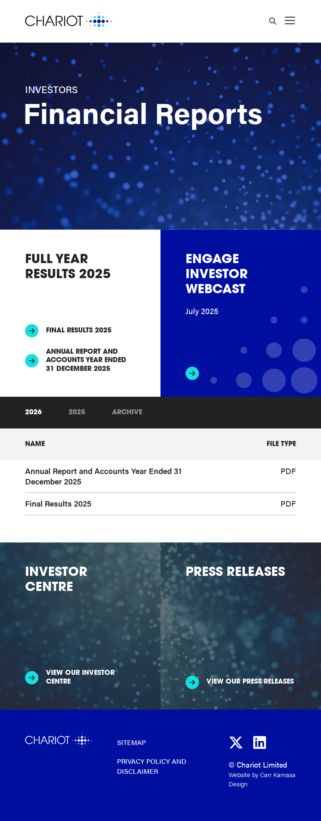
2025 (77, 412)
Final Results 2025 (79, 330)
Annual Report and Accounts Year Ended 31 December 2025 (86, 361)
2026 (33, 412)
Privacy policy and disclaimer (151, 766)
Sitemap (131, 742)
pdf (288, 470)
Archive (127, 412)
